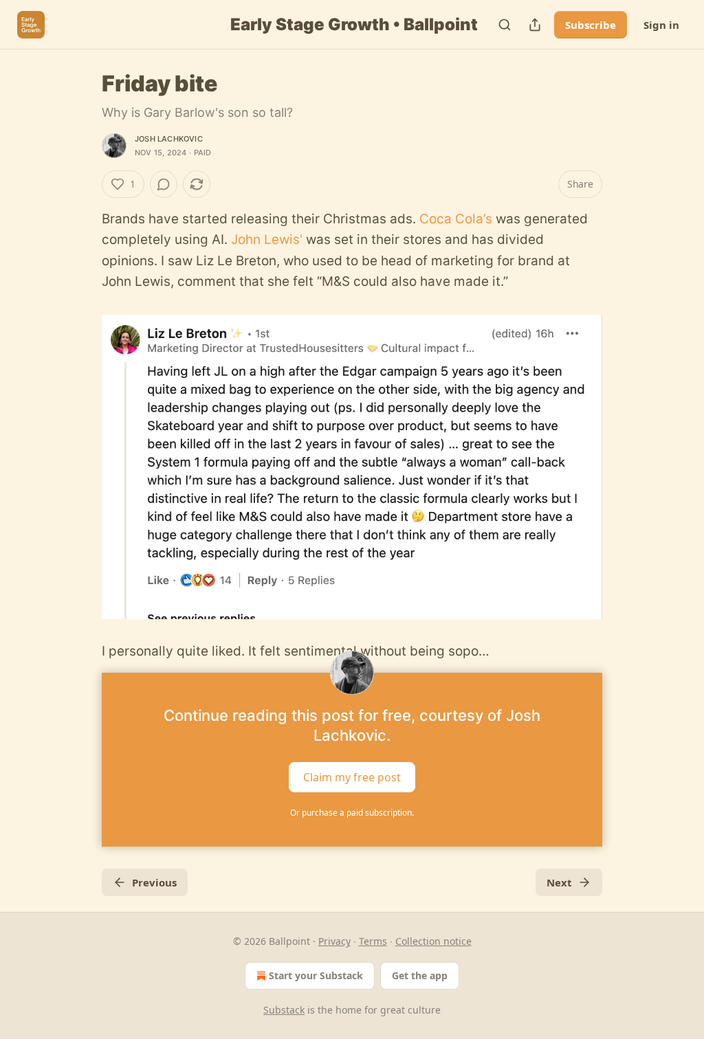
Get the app (420, 975)
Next (559, 882)
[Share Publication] (535, 24)
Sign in (661, 25)
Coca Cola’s (455, 219)
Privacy (334, 941)
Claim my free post (352, 777)
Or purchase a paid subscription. (352, 812)
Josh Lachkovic (169, 139)
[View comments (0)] (163, 184)
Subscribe (590, 25)
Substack (284, 1009)
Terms (373, 941)
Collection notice (433, 941)
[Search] (504, 24)
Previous (154, 882)
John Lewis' (266, 239)
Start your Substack (316, 975)
